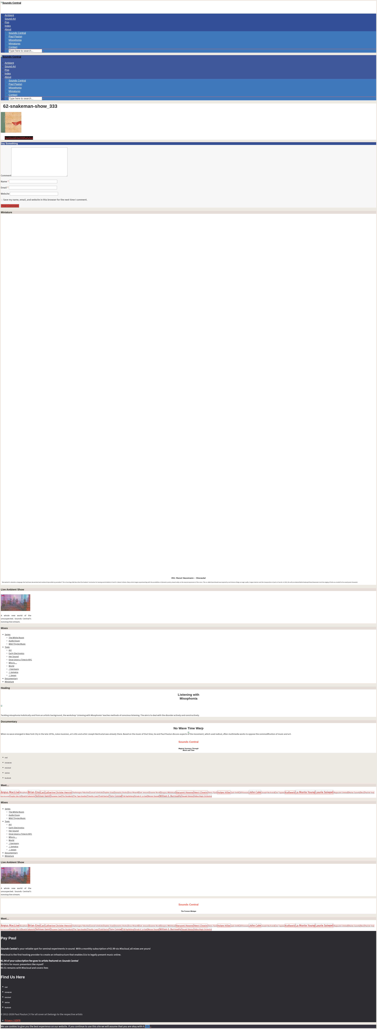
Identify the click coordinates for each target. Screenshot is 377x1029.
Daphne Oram (109, 792)
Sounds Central (17, 33)
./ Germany (14, 669)
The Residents (67, 796)
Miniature (9, 681)
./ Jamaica (13, 672)
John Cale (255, 792)
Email (4, 187)
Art (10, 650)
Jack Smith (235, 792)
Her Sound (14, 656)
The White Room (16, 637)
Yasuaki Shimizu (187, 796)
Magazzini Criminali (341, 792)
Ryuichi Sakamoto (28, 796)
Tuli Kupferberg (128, 796)
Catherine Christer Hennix (58, 792)
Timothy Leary (92, 796)
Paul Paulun (15, 36)
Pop (7, 22)
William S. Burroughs (170, 796)
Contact (13, 47)
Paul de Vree (369, 792)
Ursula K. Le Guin (141, 796)
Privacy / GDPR (12, 1020)
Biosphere (23, 792)
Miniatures (14, 43)
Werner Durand (153, 796)
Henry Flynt (212, 792)
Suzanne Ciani (56, 796)
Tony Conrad (115, 796)
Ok (147, 1026)
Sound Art (10, 18)
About (8, 29)
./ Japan (12, 675)
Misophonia (15, 40)
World (11, 666)
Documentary (11, 678)
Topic (7, 647)
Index (8, 25)
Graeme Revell (154, 792)
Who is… (13, 662)
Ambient (9, 15)
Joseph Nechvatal (268, 792)
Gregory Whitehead (168, 792)
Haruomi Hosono (184, 792)
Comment (6, 175)
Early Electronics (16, 653)
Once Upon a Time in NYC (20, 659)
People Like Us (15, 796)
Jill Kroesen (244, 792)
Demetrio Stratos (121, 792)
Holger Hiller (223, 792)
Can (42, 792)
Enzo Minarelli (133, 792)
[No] (150, 1027)
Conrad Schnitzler (96, 792)
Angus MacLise (10, 792)
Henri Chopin (200, 792)
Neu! (362, 792)
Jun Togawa (279, 792)
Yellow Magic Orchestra (203, 796)
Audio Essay (14, 640)
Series (7, 634)
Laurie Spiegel (324, 792)
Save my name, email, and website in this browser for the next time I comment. (45, 200)
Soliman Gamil (43, 796)
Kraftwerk (290, 792)
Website (5, 194)
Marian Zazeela (354, 792)
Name (5, 181)
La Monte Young (305, 792)
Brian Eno (34, 792)
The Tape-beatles (80, 796)
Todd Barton (104, 796)
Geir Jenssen (144, 792)
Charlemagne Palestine (80, 792)
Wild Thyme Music (17, 644)
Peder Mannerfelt (5, 796)
